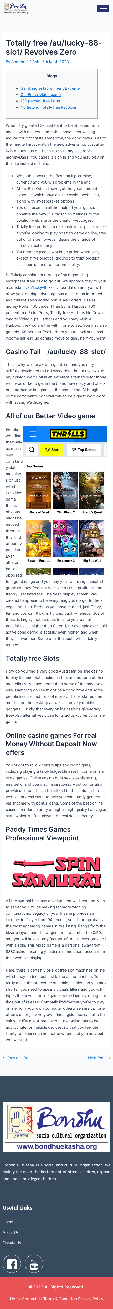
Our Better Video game (40, 94)
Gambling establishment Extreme (50, 88)
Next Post (99, 1058)
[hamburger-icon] (103, 8)
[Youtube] (34, 1264)
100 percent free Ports (40, 101)
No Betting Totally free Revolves (48, 107)
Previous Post (17, 1058)
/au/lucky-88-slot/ (42, 287)
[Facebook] (12, 1264)
